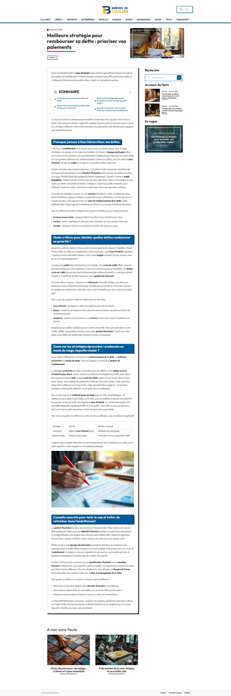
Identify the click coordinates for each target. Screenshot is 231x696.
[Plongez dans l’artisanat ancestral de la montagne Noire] (152, 110)
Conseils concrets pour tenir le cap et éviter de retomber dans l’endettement (112, 109)
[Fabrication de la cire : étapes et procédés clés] (116, 649)
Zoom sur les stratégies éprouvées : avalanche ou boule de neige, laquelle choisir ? (111, 100)
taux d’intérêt (82, 73)
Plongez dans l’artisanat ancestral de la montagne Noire (172, 110)
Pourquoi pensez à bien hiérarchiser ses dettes (72, 99)
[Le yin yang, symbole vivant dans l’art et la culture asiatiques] (152, 95)
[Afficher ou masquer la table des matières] (105, 92)
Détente (164, 106)
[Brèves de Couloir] (115, 9)
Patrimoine (161, 133)
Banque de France (116, 152)
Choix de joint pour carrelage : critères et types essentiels (69, 670)
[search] (181, 9)
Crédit (52, 58)
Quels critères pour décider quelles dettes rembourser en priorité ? (73, 106)
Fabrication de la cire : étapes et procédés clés (116, 670)
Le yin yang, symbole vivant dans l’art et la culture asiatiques (170, 96)
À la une (164, 91)
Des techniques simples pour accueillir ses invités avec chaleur (163, 139)
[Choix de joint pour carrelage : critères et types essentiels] (68, 649)
